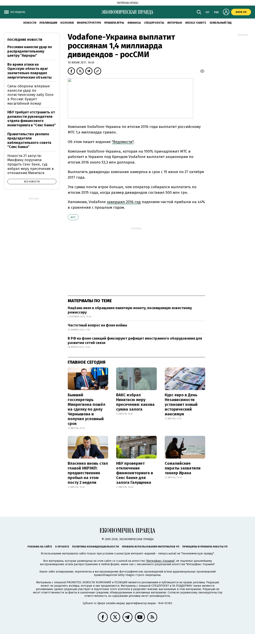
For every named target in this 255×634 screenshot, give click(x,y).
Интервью (174, 22)
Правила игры (114, 22)
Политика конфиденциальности (95, 546)
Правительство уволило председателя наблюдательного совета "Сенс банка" (29, 140)
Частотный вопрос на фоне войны (97, 325)
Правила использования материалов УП (150, 546)
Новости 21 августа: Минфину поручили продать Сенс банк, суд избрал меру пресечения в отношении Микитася (30, 164)
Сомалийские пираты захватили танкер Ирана (183, 468)
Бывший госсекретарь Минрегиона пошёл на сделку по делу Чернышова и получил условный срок (86, 409)
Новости (29, 22)
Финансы (134, 22)
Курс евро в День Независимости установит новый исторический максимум (181, 404)
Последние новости (24, 40)
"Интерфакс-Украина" (160, 561)
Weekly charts (195, 22)
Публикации (48, 22)
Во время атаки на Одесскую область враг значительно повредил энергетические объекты (29, 71)
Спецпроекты (154, 22)
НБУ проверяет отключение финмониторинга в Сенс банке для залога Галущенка (134, 473)
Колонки (67, 22)
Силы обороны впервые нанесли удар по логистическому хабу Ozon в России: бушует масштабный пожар (30, 94)
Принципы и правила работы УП (205, 546)
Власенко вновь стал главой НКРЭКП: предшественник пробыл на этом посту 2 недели (88, 473)
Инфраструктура (89, 22)
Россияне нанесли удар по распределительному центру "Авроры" (29, 51)
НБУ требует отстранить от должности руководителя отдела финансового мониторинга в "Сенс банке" (31, 118)
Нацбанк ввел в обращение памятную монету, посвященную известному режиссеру (130, 310)
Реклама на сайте (39, 546)
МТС (73, 217)
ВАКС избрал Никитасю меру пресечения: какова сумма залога (135, 402)
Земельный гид (220, 22)
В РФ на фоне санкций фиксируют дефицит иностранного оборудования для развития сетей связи (135, 340)
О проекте (62, 546)
